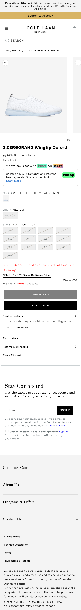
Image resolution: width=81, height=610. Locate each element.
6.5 (46, 238)
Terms (20, 283)
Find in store (10, 338)
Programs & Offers (40, 502)
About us (40, 484)
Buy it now (40, 305)
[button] (6, 28)
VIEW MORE (21, 327)
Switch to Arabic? (40, 15)
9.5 (10, 255)
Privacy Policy (12, 536)
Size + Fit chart (12, 355)
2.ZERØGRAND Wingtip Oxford (42, 50)
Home (6, 50)
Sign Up (65, 410)
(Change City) (70, 280)
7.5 (10, 247)
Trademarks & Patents (17, 560)
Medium (11, 216)
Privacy (60, 425)
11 (45, 230)
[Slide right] (77, 140)
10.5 (28, 230)
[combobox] (40, 40)
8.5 (46, 247)
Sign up (64, 431)
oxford (17, 50)
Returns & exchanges (15, 346)
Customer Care (40, 467)
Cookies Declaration (16, 544)
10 (10, 230)
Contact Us (40, 519)
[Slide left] (60, 140)
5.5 (10, 238)
